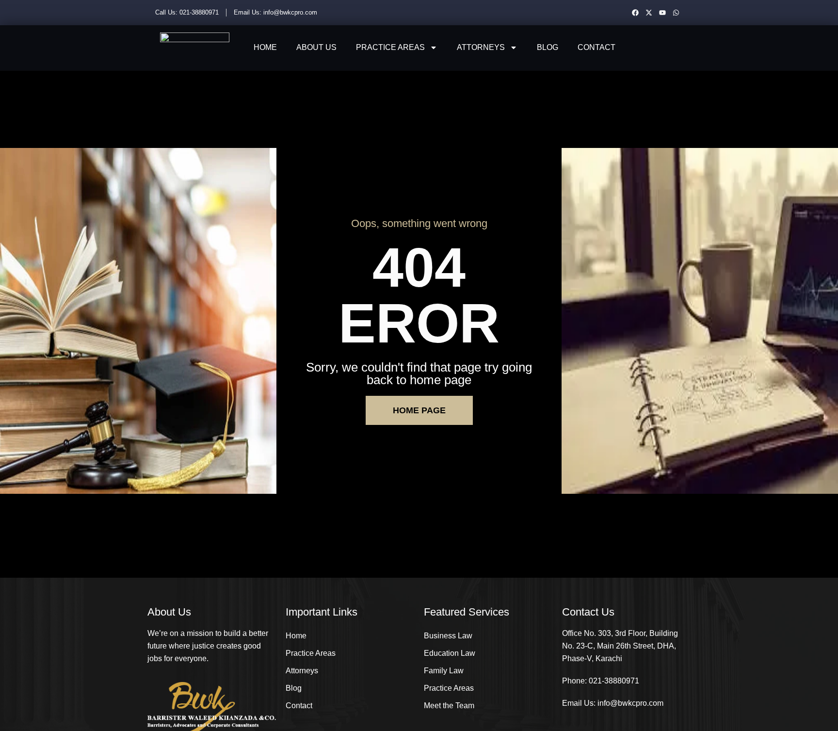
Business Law (448, 636)
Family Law (444, 670)
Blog (547, 47)
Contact (596, 47)
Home (265, 47)
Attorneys (481, 47)
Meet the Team (449, 705)
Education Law (449, 653)
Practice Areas (390, 47)
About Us (316, 47)
